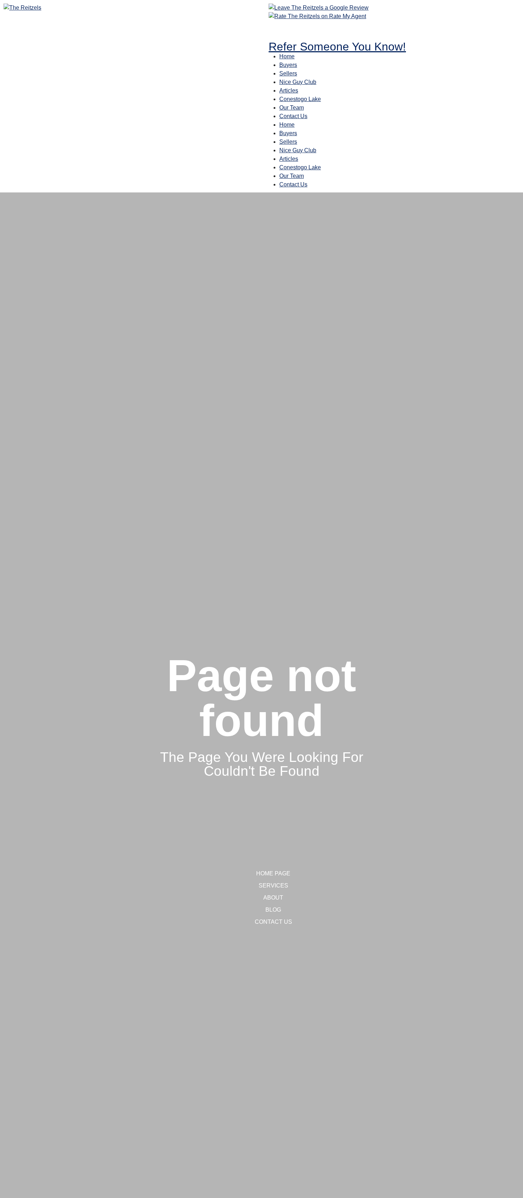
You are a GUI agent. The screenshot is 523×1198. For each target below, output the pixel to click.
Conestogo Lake (300, 99)
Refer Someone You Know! (337, 46)
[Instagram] (297, 29)
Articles (288, 91)
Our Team (291, 108)
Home (287, 56)
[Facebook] (277, 29)
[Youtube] (316, 29)
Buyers (288, 65)
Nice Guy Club (297, 82)
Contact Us (293, 116)
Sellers (288, 73)
